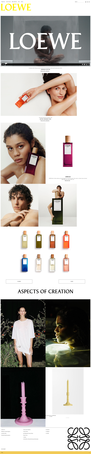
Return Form (25, 435)
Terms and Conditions (27, 429)
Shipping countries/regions (5, 431)
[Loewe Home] (16, 7)
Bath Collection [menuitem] (14, 1)
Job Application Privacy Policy (28, 433)
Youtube (47, 433)
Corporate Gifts (3, 433)
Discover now (67, 180)
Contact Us (3, 429)
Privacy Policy (25, 431)
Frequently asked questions (5, 435)
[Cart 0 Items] (89, 2)
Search (76, 1)
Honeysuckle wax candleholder (51, 415)
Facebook (47, 429)
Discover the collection (45, 71)
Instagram (47, 431)
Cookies (24, 437)
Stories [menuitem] (22, 1)
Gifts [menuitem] (19, 1)
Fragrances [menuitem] (3, 1)
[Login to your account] (85, 2)
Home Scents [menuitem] (8, 1)
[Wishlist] (87, 2)
